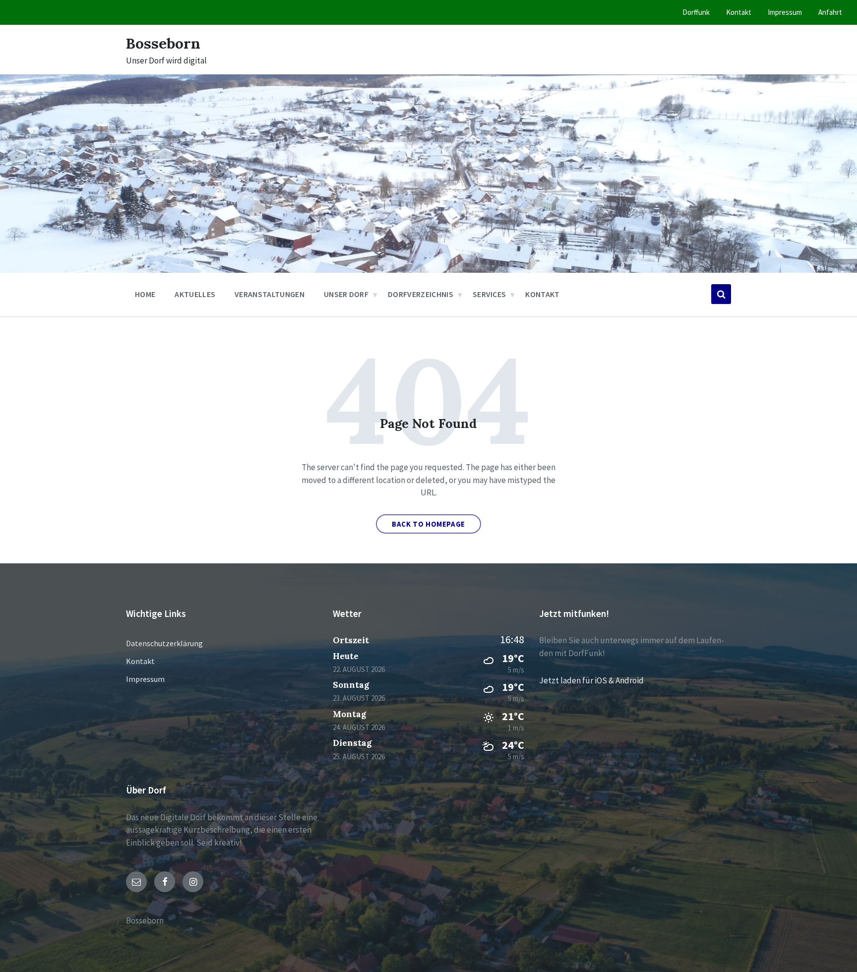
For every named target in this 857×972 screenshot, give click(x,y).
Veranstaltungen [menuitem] (270, 294)
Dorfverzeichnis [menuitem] (420, 294)
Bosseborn (163, 43)
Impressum (145, 679)
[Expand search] (721, 294)
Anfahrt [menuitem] (830, 12)
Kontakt (140, 661)
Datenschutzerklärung (164, 643)
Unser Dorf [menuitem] (346, 294)
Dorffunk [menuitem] (696, 12)
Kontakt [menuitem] (738, 12)
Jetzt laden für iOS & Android (591, 680)
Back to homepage (428, 524)
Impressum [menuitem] (785, 12)
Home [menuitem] (145, 294)
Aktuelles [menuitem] (195, 294)
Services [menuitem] (489, 294)
